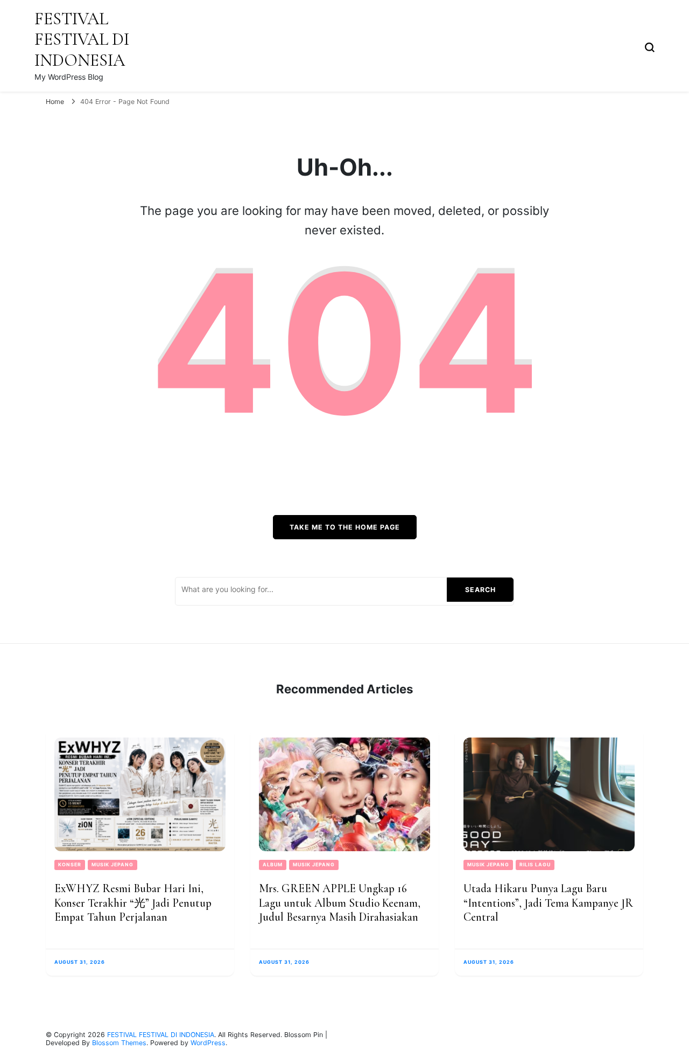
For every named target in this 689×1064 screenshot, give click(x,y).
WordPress (208, 1043)
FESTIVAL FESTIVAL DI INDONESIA (81, 39)
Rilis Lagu (535, 864)
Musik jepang (112, 864)
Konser (69, 864)
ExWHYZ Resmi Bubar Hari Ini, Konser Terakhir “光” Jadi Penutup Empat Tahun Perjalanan (133, 902)
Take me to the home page (345, 527)
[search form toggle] (650, 46)
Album (273, 864)
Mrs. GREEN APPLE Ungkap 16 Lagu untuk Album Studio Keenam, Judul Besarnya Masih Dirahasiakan (339, 902)
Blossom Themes (119, 1043)
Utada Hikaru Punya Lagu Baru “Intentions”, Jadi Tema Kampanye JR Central (548, 902)
